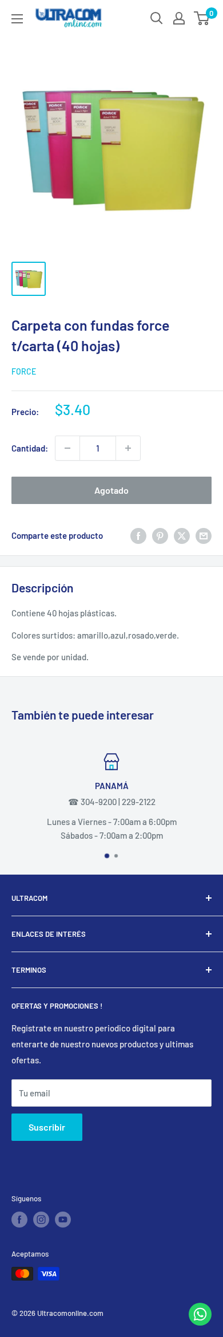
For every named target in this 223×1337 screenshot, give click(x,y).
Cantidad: (29, 448)
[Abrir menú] (17, 18)
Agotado (111, 490)
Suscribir (47, 1126)
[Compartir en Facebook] (138, 535)
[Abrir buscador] (156, 18)
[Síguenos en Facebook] (19, 1220)
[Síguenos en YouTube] (63, 1220)
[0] (202, 18)
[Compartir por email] (204, 535)
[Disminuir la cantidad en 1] (67, 448)
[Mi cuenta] (179, 18)
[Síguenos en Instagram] (41, 1220)
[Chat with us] (200, 1322)
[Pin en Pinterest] (160, 535)
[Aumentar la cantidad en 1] (128, 448)
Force (23, 371)
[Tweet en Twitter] (182, 535)
